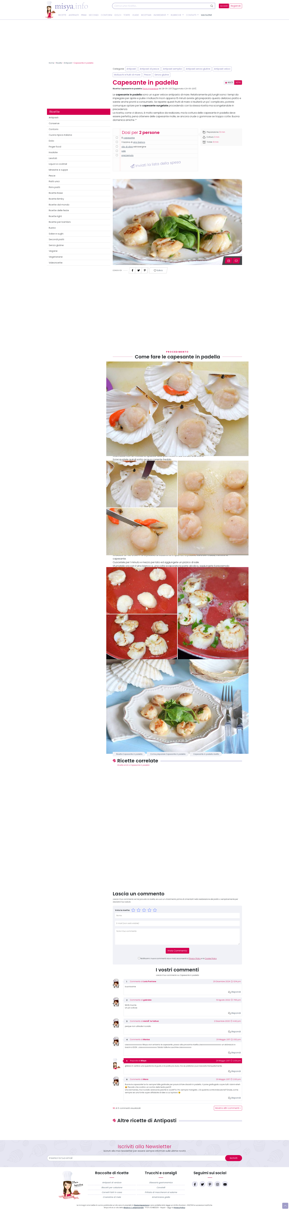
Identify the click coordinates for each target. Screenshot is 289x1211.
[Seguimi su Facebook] (195, 1184)
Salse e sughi (56, 233)
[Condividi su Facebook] (132, 270)
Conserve (54, 123)
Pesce (52, 175)
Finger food (55, 146)
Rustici (52, 227)
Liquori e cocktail (58, 164)
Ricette (62, 15)
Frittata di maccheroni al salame (161, 1192)
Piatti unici (54, 181)
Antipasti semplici (172, 69)
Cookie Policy (211, 958)
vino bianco (139, 142)
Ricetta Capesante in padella (129, 754)
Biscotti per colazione (111, 1187)
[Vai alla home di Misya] (66, 10)
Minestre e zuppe (58, 169)
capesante (129, 138)
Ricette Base (56, 193)
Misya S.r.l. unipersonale (134, 1208)
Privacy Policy (195, 958)
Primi (83, 15)
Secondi (93, 15)
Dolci (118, 15)
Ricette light (55, 216)
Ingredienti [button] (160, 15)
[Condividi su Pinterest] (145, 270)
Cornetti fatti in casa (112, 1192)
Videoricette (55, 262)
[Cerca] (212, 6)
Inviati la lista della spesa (157, 164)
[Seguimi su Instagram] (217, 1184)
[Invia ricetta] (236, 260)
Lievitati (53, 158)
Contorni (106, 15)
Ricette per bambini (60, 222)
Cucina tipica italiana (60, 135)
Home (51, 63)
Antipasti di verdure (111, 1182)
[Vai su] (285, 1206)
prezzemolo (127, 155)
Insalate (53, 152)
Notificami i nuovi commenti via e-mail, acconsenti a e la (178, 958)
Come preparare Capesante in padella (167, 754)
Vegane (53, 251)
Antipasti (74, 15)
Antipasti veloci (222, 69)
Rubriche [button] (176, 15)
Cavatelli (161, 1187)
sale (123, 151)
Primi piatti (54, 187)
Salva (159, 270)
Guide (135, 15)
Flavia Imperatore (150, 89)
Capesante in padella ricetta (206, 754)
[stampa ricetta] (229, 260)
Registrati (236, 6)
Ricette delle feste (59, 210)
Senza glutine (56, 245)
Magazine (206, 15)
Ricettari (146, 15)
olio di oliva (127, 146)
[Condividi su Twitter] (139, 270)
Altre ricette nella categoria (177, 1130)
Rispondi (236, 992)
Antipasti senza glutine (198, 69)
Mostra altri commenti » (228, 1108)
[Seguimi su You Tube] (225, 1184)
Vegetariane (56, 256)
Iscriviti (233, 1158)
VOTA (238, 82)
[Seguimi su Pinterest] (210, 1184)
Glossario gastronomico (160, 1182)
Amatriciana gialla (161, 1197)
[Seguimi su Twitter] (202, 1184)
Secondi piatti (56, 239)
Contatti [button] (191, 15)
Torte (127, 15)
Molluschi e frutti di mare (127, 74)
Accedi (224, 6)
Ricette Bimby (56, 198)
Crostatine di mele (112, 1197)
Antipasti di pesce (149, 69)
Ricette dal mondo (59, 204)
